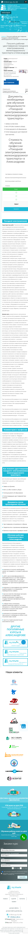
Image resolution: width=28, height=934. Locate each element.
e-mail (3, 858)
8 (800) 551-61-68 (11, 2)
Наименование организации (10, 853)
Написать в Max (18, 922)
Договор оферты (14, 908)
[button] (25, 2)
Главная (5, 898)
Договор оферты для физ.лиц (14, 911)
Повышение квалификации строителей (17, 654)
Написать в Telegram (17, 920)
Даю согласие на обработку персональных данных (15, 871)
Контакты (22, 898)
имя (2, 848)
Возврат (14, 901)
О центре (13, 898)
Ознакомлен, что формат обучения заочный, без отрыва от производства (14, 874)
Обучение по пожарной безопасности (17, 663)
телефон (4, 863)
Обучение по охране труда (19, 644)
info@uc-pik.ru (8, 19)
